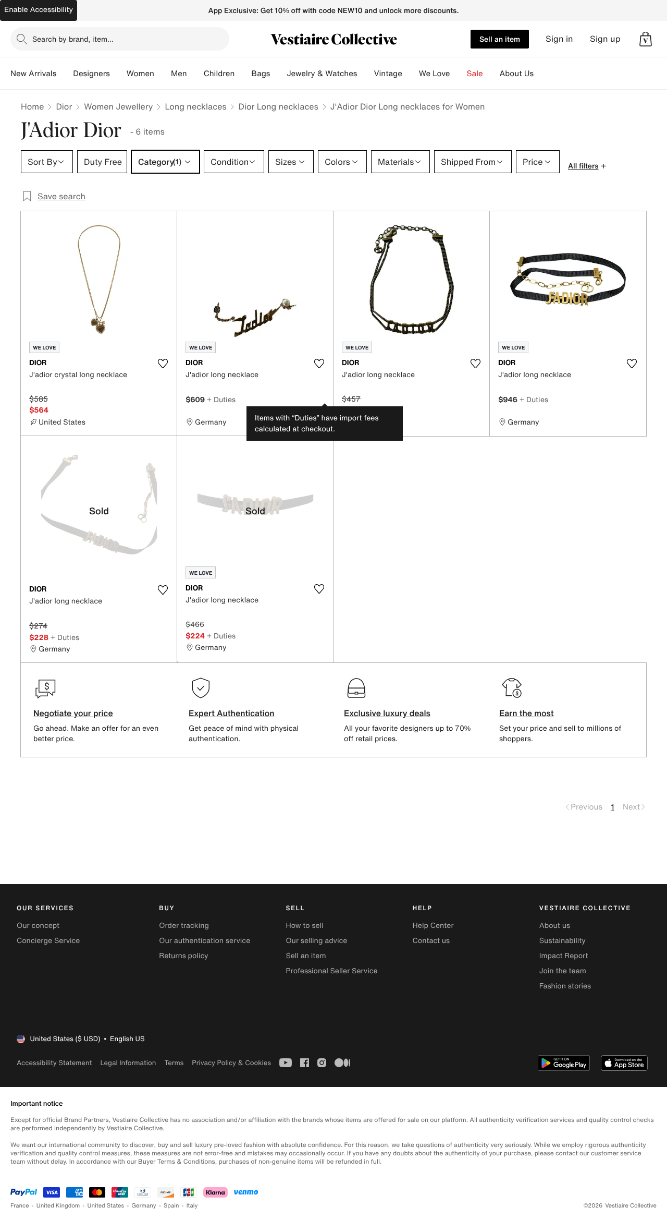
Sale (475, 73)
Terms (173, 1063)
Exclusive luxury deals (387, 713)
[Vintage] (410, 73)
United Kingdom (58, 1206)
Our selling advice (316, 940)
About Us (517, 73)
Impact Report (563, 955)
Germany (143, 1206)
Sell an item (499, 38)
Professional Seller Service (331, 970)
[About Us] (542, 73)
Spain (171, 1206)
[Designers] (118, 73)
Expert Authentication (232, 713)
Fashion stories (565, 986)
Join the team (562, 970)
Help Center (433, 925)
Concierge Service (48, 940)
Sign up (605, 38)
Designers (91, 73)
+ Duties (221, 399)
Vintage (388, 73)
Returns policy (183, 955)
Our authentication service (204, 940)
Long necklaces (195, 106)
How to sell (304, 925)
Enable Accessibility (38, 9)
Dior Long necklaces (278, 106)
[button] (645, 39)
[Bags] (278, 73)
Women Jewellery (118, 106)
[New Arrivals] (64, 73)
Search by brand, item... (73, 38)
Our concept (38, 925)
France (19, 1206)
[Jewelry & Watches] (365, 73)
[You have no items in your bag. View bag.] (645, 39)
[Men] (195, 73)
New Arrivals (33, 73)
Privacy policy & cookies (231, 1063)
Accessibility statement (54, 1063)
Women (140, 73)
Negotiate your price (73, 713)
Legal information (128, 1063)
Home (32, 106)
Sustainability (562, 940)
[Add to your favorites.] (162, 363)
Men (179, 73)
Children (219, 73)
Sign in (559, 38)
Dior (64, 106)
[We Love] (458, 73)
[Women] (162, 73)
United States (106, 1206)
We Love (434, 73)
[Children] (243, 73)
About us (554, 925)
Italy (192, 1206)
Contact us (431, 940)
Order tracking (184, 925)
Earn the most (526, 713)
